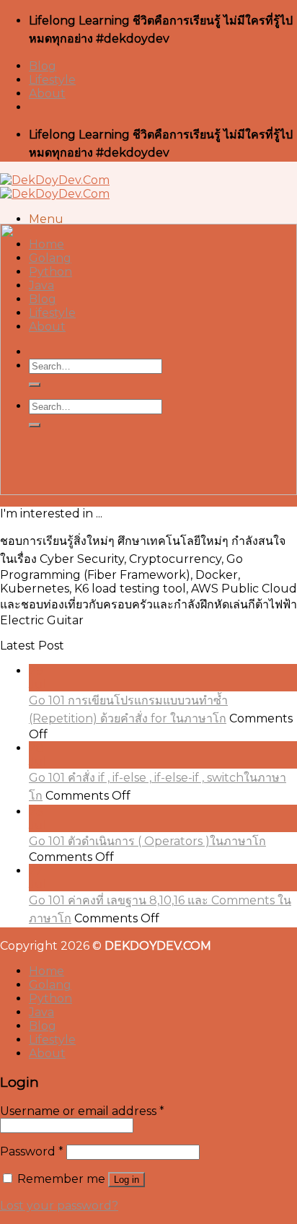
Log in (126, 1179)
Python (50, 998)
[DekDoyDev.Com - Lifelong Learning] (55, 187)
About (47, 93)
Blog (42, 66)
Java (41, 1012)
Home (46, 971)
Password (31, 1151)
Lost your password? (59, 1205)
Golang (50, 985)
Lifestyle (52, 80)
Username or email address (82, 1111)
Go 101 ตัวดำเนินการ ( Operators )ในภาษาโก (147, 841)
